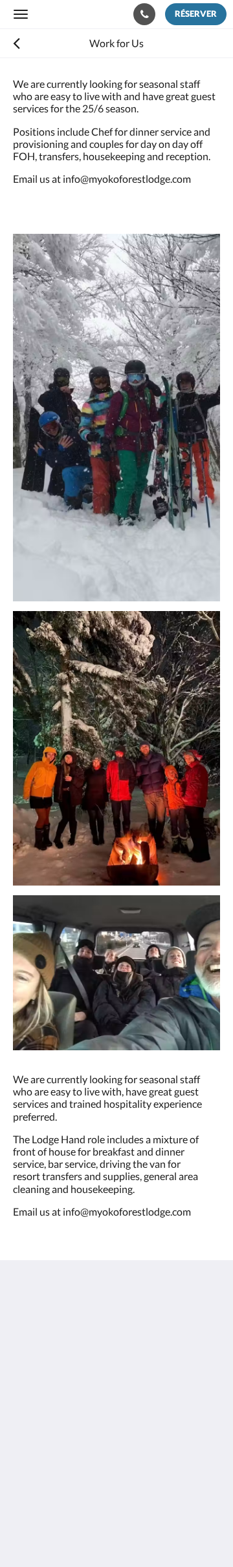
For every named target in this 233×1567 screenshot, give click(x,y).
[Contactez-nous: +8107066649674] (144, 14)
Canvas (84, 1532)
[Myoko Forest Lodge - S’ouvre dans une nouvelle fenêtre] (26, 1442)
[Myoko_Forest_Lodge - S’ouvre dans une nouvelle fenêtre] (61, 1442)
